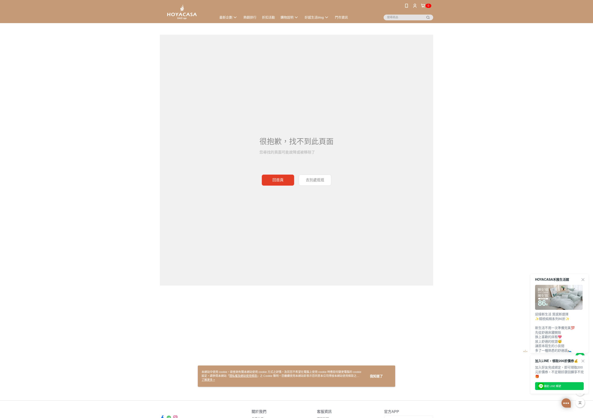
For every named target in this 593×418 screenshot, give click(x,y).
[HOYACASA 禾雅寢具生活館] (185, 12)
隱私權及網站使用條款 (243, 376)
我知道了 (376, 376)
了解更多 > (208, 379)
